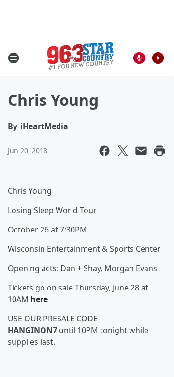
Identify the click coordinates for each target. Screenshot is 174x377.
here (39, 299)
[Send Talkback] (139, 58)
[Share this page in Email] (141, 151)
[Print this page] (159, 151)
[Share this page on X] (123, 151)
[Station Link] (80, 57)
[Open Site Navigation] (13, 58)
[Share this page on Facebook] (104, 151)
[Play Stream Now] (158, 58)
